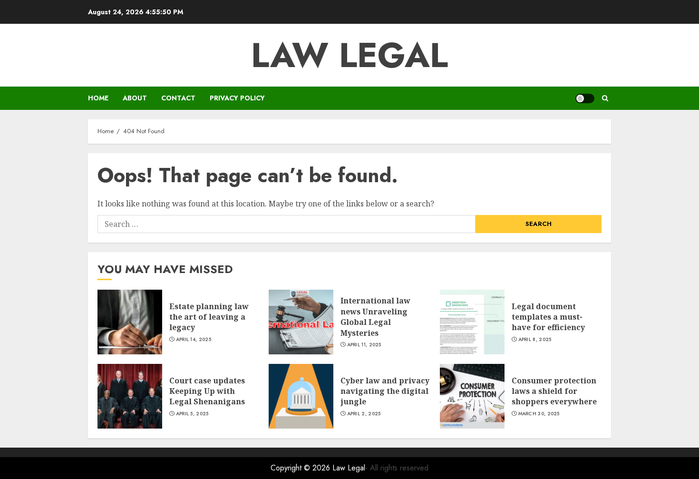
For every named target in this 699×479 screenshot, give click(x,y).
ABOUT (135, 98)
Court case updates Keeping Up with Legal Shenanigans (207, 391)
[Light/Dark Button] (584, 98)
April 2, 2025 (364, 414)
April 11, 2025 (364, 345)
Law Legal (349, 55)
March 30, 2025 (539, 414)
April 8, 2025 (535, 339)
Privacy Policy (237, 98)
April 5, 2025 (192, 414)
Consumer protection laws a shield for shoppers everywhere (554, 391)
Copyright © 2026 (301, 467)
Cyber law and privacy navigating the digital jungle (384, 391)
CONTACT (178, 98)
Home (98, 98)
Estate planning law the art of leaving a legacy (209, 317)
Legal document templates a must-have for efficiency (548, 317)
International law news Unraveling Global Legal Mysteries (375, 316)
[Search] (605, 98)
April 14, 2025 (193, 339)
